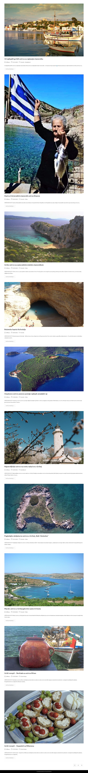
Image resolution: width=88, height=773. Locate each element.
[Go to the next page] (81, 765)
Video (26, 199)
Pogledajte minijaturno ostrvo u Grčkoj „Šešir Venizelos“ (26, 536)
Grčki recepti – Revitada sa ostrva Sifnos (20, 673)
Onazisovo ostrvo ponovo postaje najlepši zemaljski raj (25, 394)
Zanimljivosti (27, 62)
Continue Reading (10, 68)
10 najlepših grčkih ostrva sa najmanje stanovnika (23, 59)
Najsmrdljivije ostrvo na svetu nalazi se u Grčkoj (23, 467)
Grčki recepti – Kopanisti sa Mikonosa (19, 746)
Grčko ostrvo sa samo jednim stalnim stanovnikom (24, 265)
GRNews (8, 62)
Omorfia (22, 62)
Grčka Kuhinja (23, 676)
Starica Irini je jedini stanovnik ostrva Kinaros (22, 196)
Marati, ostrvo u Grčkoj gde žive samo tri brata (22, 609)
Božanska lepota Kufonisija (15, 329)
